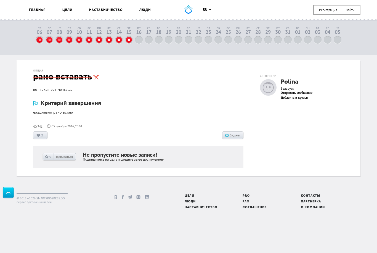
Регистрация (328, 10)
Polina (289, 82)
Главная (37, 9)
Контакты (310, 196)
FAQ (246, 202)
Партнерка (311, 202)
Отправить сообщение (296, 92)
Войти (350, 10)
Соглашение (255, 207)
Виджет (234, 135)
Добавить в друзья (294, 97)
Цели (67, 9)
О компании (313, 207)
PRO (246, 196)
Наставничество (106, 9)
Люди (145, 9)
